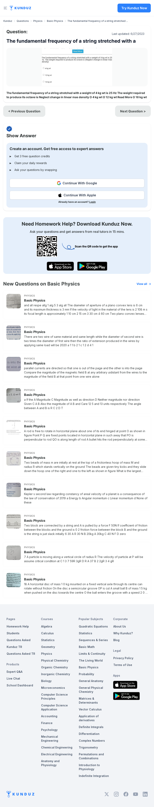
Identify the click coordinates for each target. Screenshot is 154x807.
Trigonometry (88, 747)
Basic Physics (55, 20)
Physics (38, 20)
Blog (116, 640)
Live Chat (13, 678)
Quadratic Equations (93, 626)
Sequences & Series (93, 640)
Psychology (49, 729)
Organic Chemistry (54, 667)
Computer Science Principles (54, 696)
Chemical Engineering (56, 747)
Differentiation (89, 733)
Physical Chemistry (54, 660)
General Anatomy (91, 681)
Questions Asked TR (21, 653)
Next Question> (133, 111)
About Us (119, 626)
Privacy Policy (123, 658)
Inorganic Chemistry (55, 674)
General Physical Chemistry (91, 689)
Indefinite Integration (94, 776)
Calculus (47, 633)
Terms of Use (122, 665)
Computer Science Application (54, 707)
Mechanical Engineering (49, 738)
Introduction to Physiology (89, 767)
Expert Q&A (14, 671)
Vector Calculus (90, 709)
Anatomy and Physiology (50, 763)
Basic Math (87, 647)
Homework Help (18, 626)
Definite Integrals (91, 727)
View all (142, 283)
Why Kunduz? (123, 633)
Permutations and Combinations (91, 756)
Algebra (46, 626)
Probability (86, 674)
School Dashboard (20, 685)
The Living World (91, 660)
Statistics (48, 640)
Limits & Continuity (92, 653)
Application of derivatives (89, 718)
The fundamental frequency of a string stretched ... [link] (97, 20)
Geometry (48, 647)
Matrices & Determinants (88, 700)
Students (13, 633)
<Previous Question (24, 111)
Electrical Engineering (56, 754)
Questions (23, 20)
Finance (47, 723)
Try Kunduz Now (134, 8)
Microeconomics (53, 687)
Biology (46, 681)
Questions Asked (18, 640)
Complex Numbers (92, 740)
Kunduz (7, 20)
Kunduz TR (14, 647)
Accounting (49, 716)
